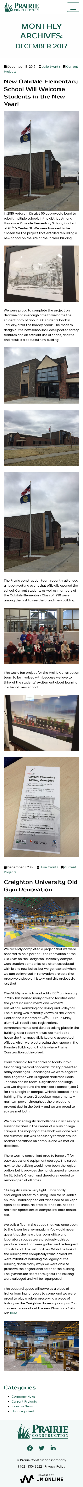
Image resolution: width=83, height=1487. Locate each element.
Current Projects (24, 1401)
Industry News (22, 1406)
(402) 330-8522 (30, 1466)
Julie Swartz (51, 66)
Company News (24, 1396)
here (13, 1313)
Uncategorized (23, 1411)
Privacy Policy (54, 1466)
